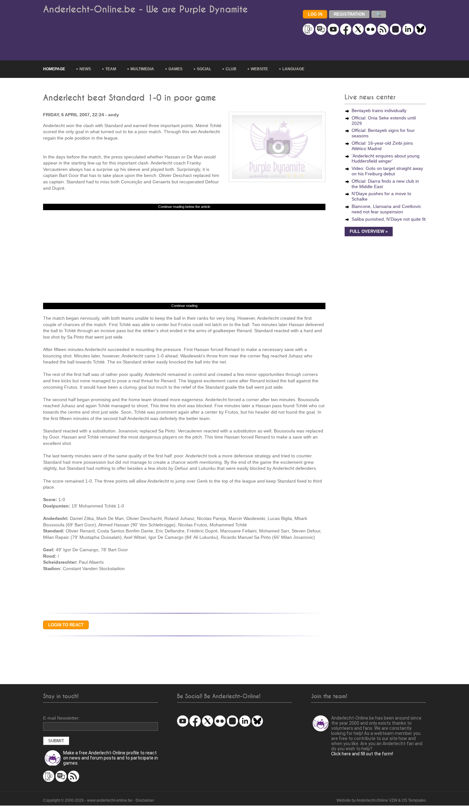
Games (175, 69)
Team (110, 69)
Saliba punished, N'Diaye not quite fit (389, 219)
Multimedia (142, 69)
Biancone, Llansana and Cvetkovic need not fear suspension (386, 209)
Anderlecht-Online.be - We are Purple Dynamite (145, 9)
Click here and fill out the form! (362, 753)
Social (204, 69)
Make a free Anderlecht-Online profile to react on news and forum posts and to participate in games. (110, 758)
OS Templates (414, 800)
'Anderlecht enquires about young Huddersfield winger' (386, 158)
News (85, 69)
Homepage (54, 69)
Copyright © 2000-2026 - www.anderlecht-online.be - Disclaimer (98, 800)
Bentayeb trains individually (379, 110)
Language (293, 69)
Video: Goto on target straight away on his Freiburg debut (387, 171)
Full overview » (369, 231)
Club (231, 69)
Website (259, 69)
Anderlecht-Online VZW (376, 800)
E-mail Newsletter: (61, 718)
